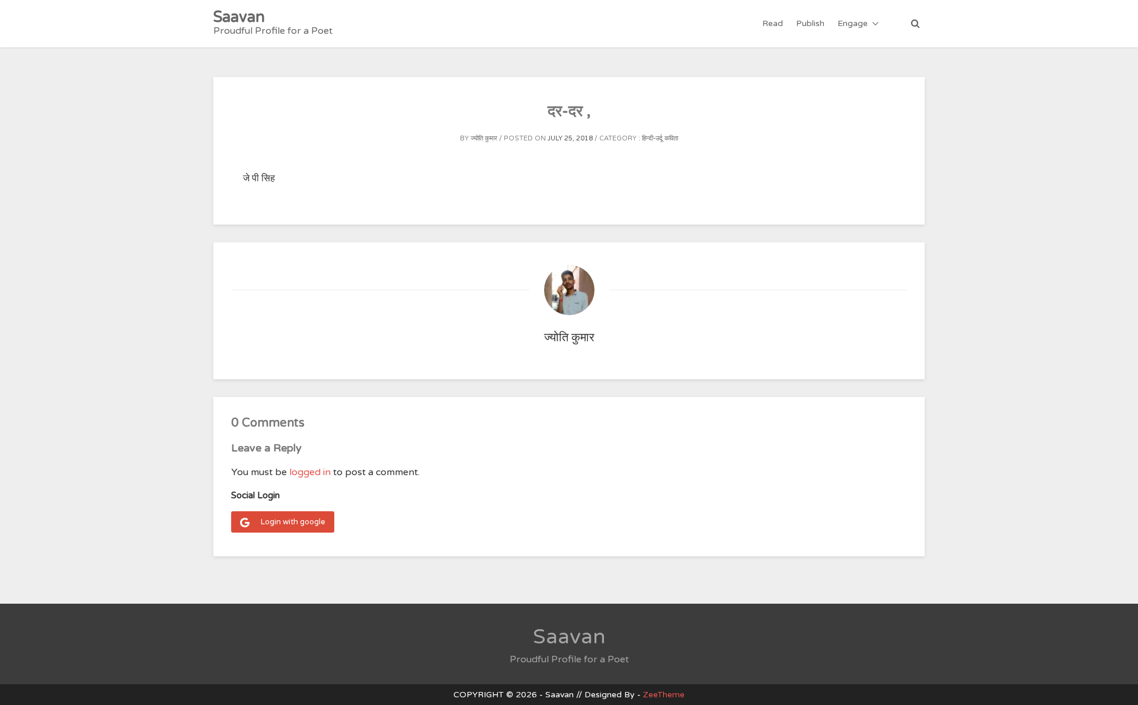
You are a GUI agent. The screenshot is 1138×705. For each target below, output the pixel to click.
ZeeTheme (664, 695)
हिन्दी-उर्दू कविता (660, 138)
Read (772, 23)
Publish (810, 23)
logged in (310, 472)
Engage (852, 23)
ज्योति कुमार (484, 138)
